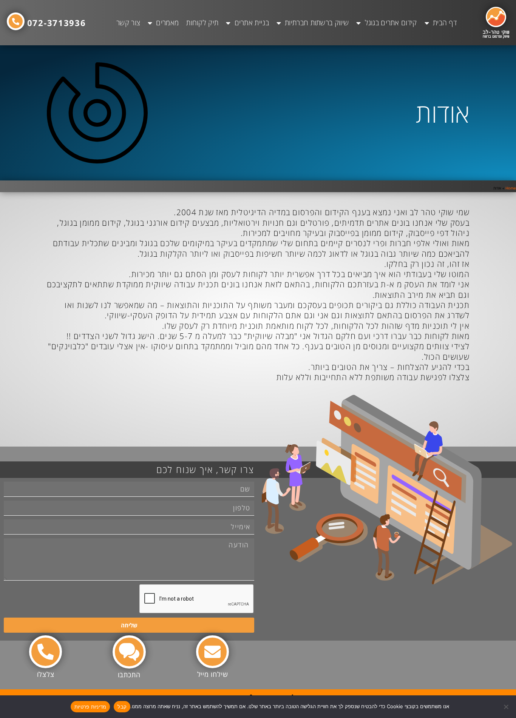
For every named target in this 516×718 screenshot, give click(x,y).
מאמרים (167, 23)
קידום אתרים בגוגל (391, 23)
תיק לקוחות (202, 23)
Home (510, 188)
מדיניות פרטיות (90, 707)
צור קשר (128, 23)
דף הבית (445, 23)
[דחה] (506, 706)
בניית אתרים (252, 23)
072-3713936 (56, 22)
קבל (122, 707)
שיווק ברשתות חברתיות (317, 23)
